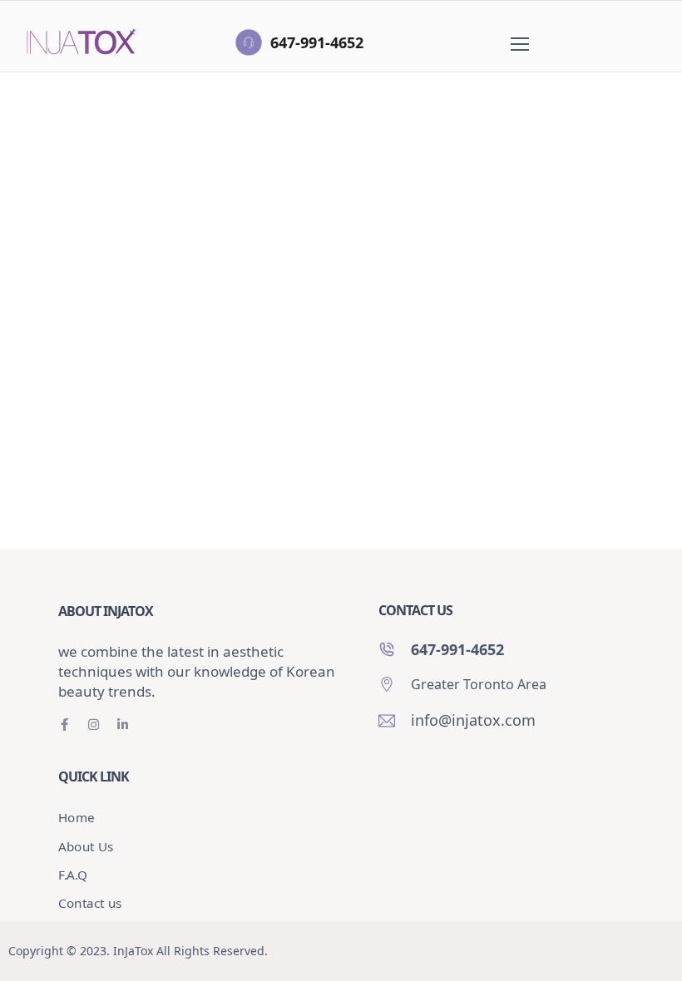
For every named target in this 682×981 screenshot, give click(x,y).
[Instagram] (93, 724)
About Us (86, 846)
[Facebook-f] (64, 724)
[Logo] (81, 42)
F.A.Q (72, 875)
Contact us (90, 903)
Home (55, 196)
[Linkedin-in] (122, 724)
